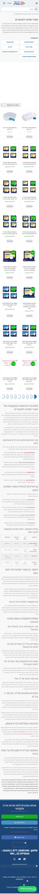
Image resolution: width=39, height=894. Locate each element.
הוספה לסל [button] (29, 137)
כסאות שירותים (27, 734)
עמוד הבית (35, 14)
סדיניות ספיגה (30, 480)
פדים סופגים (30, 472)
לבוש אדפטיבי (10, 42)
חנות (29, 14)
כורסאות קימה (21, 732)
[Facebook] (24, 859)
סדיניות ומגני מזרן (29, 52)
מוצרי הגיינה (29, 47)
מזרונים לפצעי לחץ (15, 591)
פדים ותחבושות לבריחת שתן (10, 52)
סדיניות (10, 47)
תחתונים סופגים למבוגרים (29, 56)
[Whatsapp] (14, 859)
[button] (36, 3)
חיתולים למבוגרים (29, 42)
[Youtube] (19, 859)
